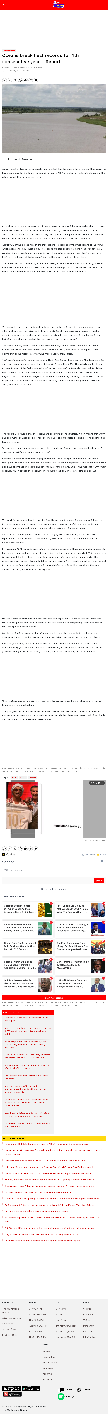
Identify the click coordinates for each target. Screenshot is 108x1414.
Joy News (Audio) (65, 1337)
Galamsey (48, 1368)
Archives (47, 1373)
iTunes (86, 1389)
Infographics (90, 1337)
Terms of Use (9, 1329)
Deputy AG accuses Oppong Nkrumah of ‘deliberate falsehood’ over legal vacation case (52, 1198)
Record (32, 778)
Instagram (88, 1325)
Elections (47, 1379)
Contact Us (8, 1323)
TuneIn (68, 1389)
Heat (14, 778)
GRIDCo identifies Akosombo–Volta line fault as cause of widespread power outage (49, 1228)
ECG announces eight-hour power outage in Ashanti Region (37, 1211)
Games (46, 1351)
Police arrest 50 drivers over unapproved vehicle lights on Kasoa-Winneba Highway (50, 1205)
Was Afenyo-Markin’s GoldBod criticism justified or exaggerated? (27, 1126)
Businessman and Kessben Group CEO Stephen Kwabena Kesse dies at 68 (45, 1160)
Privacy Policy (9, 1334)
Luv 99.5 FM (35, 1331)
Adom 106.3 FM (37, 1314)
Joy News (61, 1308)
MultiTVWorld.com (66, 1325)
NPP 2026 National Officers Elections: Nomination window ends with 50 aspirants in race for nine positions (26, 1090)
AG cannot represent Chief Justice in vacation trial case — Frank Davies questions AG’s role (52, 1219)
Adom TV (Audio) (65, 1331)
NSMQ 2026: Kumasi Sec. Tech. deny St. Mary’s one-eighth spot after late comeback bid (27, 1058)
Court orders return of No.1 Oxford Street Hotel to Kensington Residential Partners (49, 1173)
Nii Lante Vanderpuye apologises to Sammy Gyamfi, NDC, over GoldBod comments (49, 1167)
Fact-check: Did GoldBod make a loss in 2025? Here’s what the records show (46, 1144)
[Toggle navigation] (102, 5)
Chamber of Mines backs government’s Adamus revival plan (27, 1020)
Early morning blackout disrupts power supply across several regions (42, 1240)
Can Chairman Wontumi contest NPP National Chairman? (26, 1079)
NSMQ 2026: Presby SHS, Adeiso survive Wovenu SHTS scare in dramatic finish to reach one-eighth (28, 1032)
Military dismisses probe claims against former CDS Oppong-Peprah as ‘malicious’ (49, 1179)
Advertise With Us (11, 1318)
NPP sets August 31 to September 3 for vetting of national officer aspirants (27, 1068)
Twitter (87, 1320)
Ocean (23, 778)
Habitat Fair (49, 1357)
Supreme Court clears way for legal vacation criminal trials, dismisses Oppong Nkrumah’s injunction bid (54, 1152)
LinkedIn (88, 1331)
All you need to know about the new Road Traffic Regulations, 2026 (41, 1234)
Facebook (88, 1314)
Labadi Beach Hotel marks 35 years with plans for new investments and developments (27, 1116)
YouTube (88, 1308)
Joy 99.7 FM (35, 1308)
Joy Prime (61, 1320)
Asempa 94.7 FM (38, 1325)
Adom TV (61, 1314)
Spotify (69, 1396)
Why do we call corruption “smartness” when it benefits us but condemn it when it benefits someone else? (27, 1103)
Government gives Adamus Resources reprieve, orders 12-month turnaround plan (49, 1186)
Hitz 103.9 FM (36, 1320)
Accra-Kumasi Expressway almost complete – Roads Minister (38, 1192)
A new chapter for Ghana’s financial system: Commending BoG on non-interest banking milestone (25, 1046)
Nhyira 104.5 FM (38, 1337)
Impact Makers (51, 1362)
